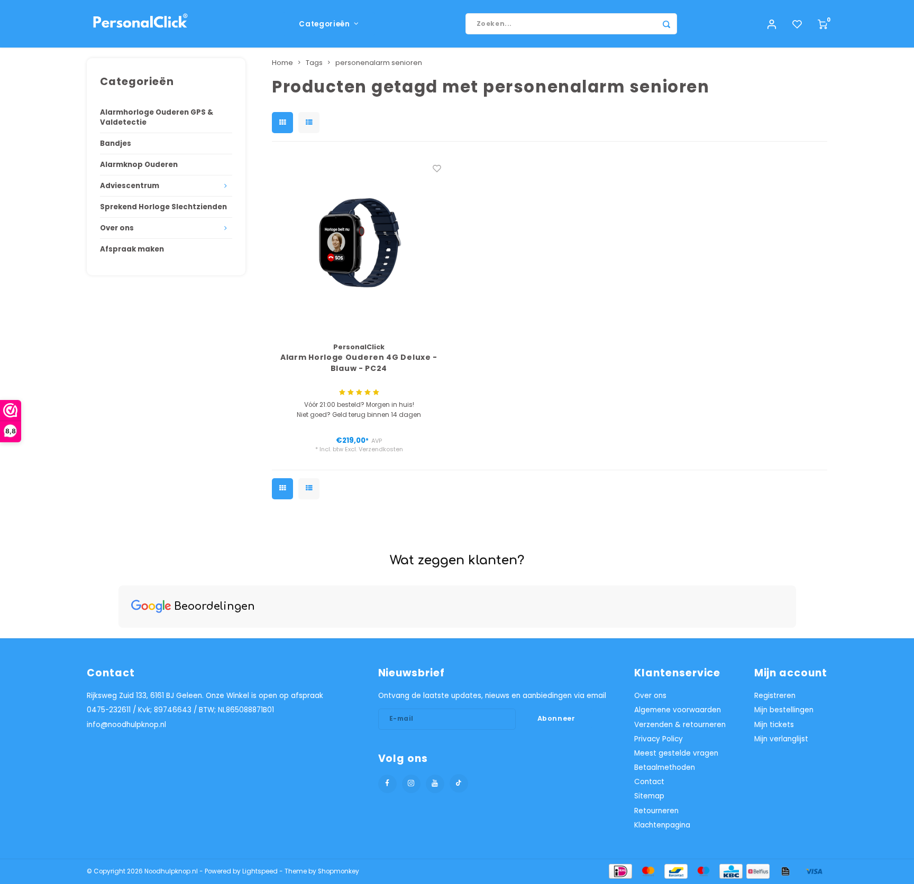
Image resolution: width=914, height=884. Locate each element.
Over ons (117, 228)
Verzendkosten (381, 449)
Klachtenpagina (662, 825)
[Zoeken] (666, 23)
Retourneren (656, 811)
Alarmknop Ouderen (139, 165)
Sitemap (649, 796)
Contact (649, 782)
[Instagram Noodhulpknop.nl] (411, 784)
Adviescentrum (129, 186)
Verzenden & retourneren (680, 725)
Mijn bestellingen (784, 710)
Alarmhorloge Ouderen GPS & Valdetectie (156, 117)
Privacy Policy (658, 739)
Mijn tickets (774, 725)
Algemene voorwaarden (677, 710)
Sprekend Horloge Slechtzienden (163, 207)
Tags (314, 62)
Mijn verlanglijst (781, 739)
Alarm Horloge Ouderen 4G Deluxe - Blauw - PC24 (358, 363)
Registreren (775, 696)
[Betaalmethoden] (619, 871)
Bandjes (115, 143)
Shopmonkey (338, 871)
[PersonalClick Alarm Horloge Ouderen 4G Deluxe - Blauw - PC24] (359, 244)
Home (282, 62)
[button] (118, 638)
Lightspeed (260, 871)
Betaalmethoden (664, 767)
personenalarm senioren (378, 62)
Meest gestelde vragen (676, 753)
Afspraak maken (132, 249)
